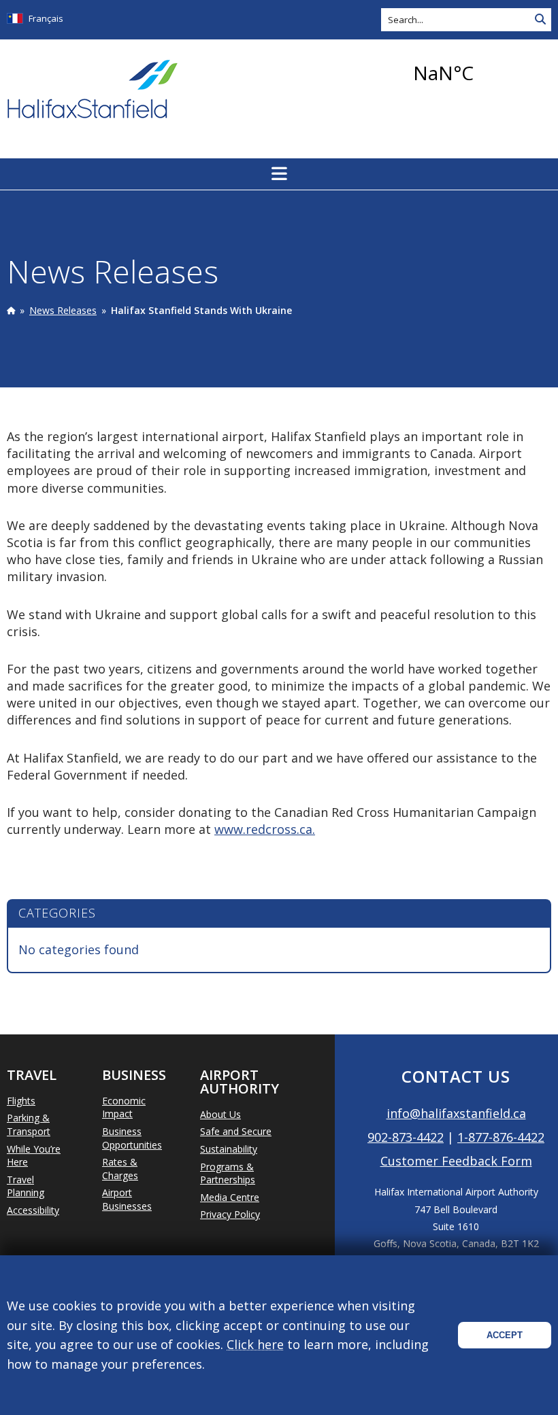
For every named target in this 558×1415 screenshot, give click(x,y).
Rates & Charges (120, 1168)
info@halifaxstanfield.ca (456, 1113)
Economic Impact (124, 1107)
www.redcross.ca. (264, 829)
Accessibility (33, 1210)
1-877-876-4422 (500, 1137)
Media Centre (229, 1197)
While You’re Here (34, 1155)
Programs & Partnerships (227, 1173)
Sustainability (228, 1148)
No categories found (78, 949)
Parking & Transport (28, 1124)
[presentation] (11, 310)
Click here (255, 1344)
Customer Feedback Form (456, 1161)
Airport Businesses (127, 1199)
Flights (21, 1100)
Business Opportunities (132, 1138)
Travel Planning (25, 1186)
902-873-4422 (405, 1137)
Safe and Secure (236, 1131)
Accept (505, 1335)
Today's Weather (479, 72)
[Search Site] (540, 19)
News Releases (63, 310)
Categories (57, 913)
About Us (220, 1114)
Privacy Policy (230, 1214)
